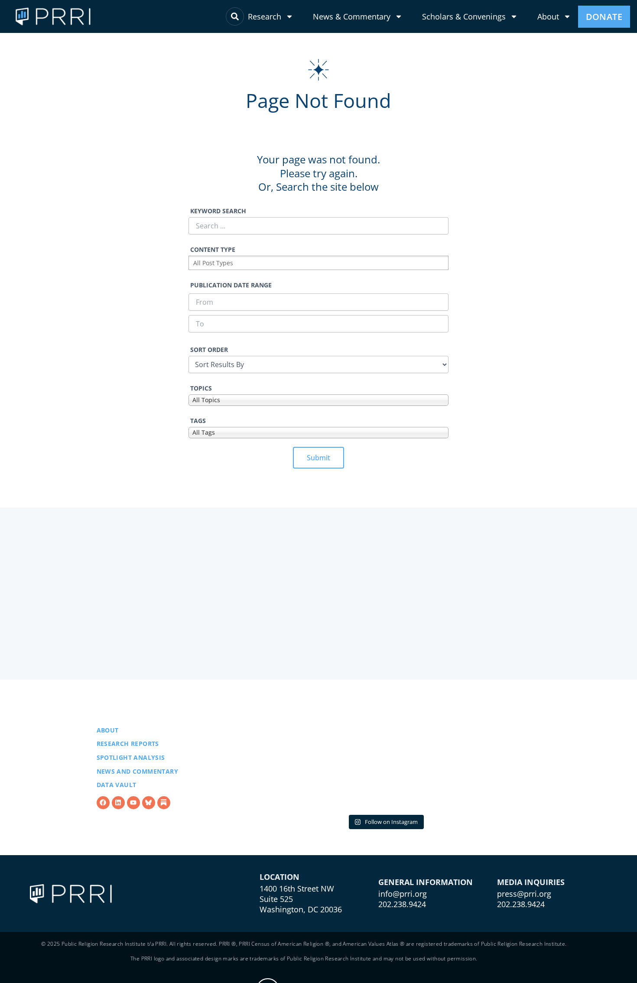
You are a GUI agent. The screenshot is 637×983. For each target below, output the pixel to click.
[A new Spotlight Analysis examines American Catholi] (280, 756)
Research (264, 16)
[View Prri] (148, 802)
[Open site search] (235, 16)
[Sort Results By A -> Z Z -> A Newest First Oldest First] (318, 364)
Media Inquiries (531, 882)
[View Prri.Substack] (163, 802)
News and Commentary (138, 771)
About (548, 16)
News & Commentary (351, 16)
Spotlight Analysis (131, 757)
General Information (425, 882)
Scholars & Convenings (464, 16)
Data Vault (116, 785)
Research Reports (128, 743)
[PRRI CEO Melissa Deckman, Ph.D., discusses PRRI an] (385, 756)
